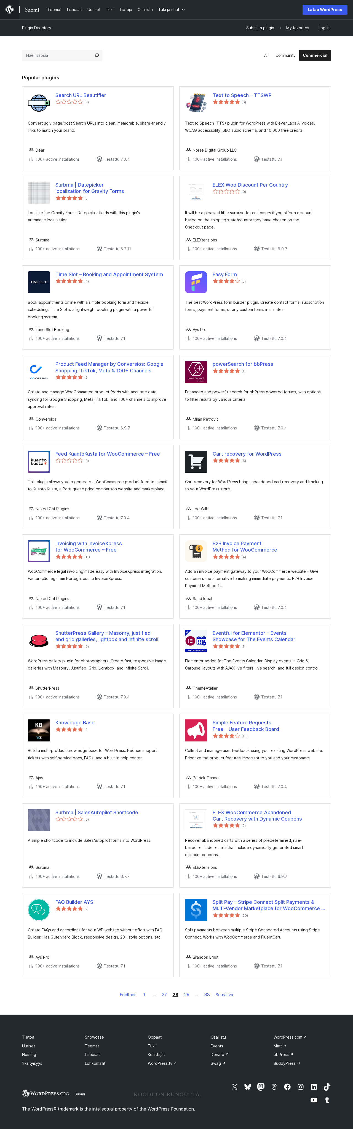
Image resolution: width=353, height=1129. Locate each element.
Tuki (152, 1046)
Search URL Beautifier (80, 95)
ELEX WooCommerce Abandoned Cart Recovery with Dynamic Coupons (257, 816)
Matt (280, 1046)
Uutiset (28, 1046)
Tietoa (28, 1037)
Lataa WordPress (325, 9)
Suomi (80, 1094)
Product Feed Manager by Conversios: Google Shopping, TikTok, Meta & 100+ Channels (109, 367)
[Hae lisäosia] (96, 55)
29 (186, 994)
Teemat (92, 1046)
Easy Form (225, 274)
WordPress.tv (162, 1063)
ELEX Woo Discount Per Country (250, 185)
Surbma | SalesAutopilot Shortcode (96, 812)
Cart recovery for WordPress (247, 454)
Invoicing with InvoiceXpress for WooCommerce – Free (88, 547)
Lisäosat (92, 1054)
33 (207, 994)
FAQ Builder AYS (74, 902)
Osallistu (218, 1037)
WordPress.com (290, 1037)
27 (164, 994)
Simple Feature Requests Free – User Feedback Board (246, 726)
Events (217, 1046)
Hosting (29, 1054)
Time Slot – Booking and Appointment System (109, 274)
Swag (218, 1063)
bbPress (283, 1054)
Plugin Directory (36, 27)
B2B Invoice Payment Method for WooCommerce (245, 547)
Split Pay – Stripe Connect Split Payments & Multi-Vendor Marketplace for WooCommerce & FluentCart (269, 905)
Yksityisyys (32, 1063)
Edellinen (128, 994)
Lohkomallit (95, 1063)
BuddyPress (287, 1063)
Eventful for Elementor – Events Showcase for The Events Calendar (254, 636)
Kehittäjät (156, 1054)
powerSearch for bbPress (243, 364)
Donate (220, 1054)
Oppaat (155, 1037)
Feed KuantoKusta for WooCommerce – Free (107, 454)
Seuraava (224, 994)
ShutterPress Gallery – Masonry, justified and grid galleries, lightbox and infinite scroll (106, 636)
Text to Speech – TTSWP (242, 95)
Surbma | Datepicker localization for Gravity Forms (89, 188)
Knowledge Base (75, 722)
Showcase (94, 1037)
